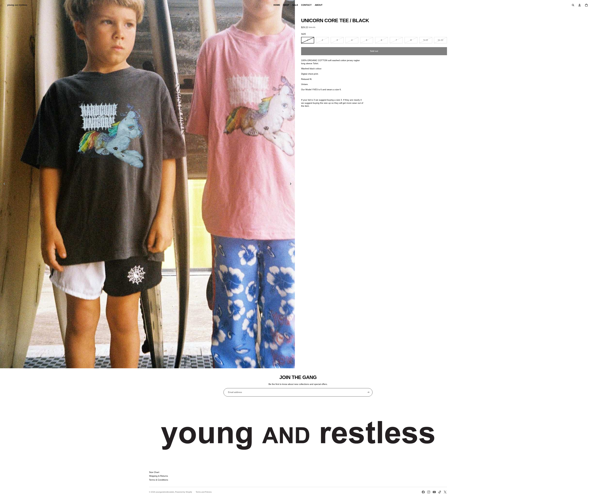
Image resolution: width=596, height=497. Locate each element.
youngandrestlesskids (165, 492)
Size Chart (154, 472)
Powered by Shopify (183, 492)
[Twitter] (445, 492)
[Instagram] (429, 492)
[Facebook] (423, 492)
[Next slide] (291, 184)
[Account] (579, 5)
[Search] (573, 5)
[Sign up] (368, 392)
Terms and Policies (204, 492)
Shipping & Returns (158, 476)
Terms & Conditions (158, 480)
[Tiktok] (440, 492)
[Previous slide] (3, 184)
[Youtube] (434, 492)
